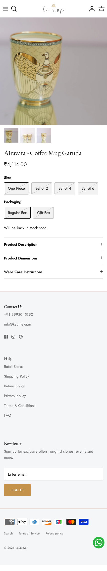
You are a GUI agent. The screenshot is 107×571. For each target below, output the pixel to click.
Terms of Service (29, 533)
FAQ (7, 415)
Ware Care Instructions (23, 272)
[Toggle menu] (5, 8)
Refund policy (54, 533)
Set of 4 (64, 188)
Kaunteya (21, 547)
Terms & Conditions (19, 405)
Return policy (14, 386)
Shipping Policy (16, 376)
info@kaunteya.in (17, 324)
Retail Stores (13, 366)
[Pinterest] (21, 337)
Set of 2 (41, 188)
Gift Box (43, 212)
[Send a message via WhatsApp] (99, 542)
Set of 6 (88, 188)
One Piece (16, 188)
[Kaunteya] (53, 9)
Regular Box (17, 212)
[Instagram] (13, 337)
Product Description (20, 244)
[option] (53, 71)
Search (8, 533)
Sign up (17, 490)
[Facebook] (6, 337)
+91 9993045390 (18, 314)
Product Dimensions (21, 258)
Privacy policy (15, 396)
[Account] (90, 8)
